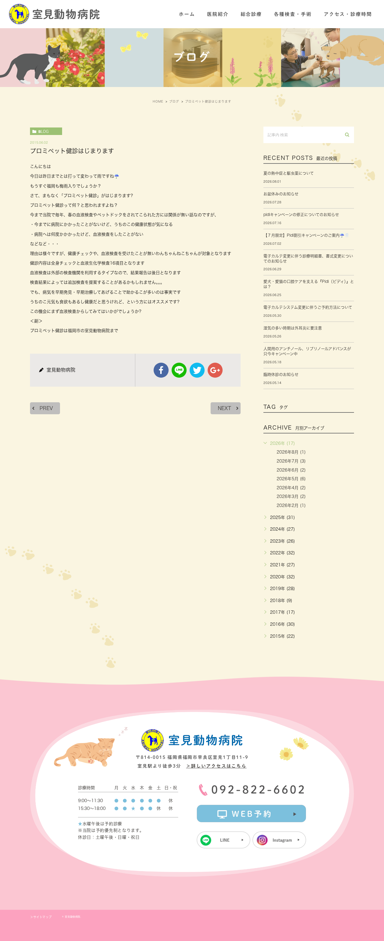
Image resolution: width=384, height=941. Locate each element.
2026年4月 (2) (291, 488)
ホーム (187, 14)
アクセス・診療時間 (348, 14)
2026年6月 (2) (291, 470)
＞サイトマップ (41, 917)
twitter (197, 370)
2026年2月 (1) (291, 505)
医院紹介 (218, 14)
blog (43, 131)
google (215, 370)
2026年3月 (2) (291, 496)
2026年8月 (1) (291, 452)
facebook (161, 370)
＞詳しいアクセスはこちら (216, 766)
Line (179, 370)
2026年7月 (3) (291, 461)
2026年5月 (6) (291, 479)
